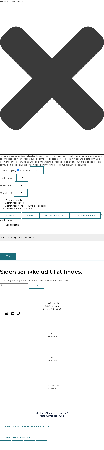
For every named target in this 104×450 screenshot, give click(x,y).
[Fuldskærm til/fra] (17, 442)
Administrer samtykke (18, 437)
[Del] (29, 442)
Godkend (10, 215)
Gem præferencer (85, 215)
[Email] (6, 314)
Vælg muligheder (14, 200)
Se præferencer (54, 215)
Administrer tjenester (15, 203)
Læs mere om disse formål (18, 208)
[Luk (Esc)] (41, 442)
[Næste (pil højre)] (17, 447)
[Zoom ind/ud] (5, 442)
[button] (52, 79)
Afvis (30, 215)
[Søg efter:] (14, 285)
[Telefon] (18, 314)
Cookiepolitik (12, 225)
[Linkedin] (12, 314)
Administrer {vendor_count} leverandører (25, 206)
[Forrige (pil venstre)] (5, 447)
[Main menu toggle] (8, 256)
